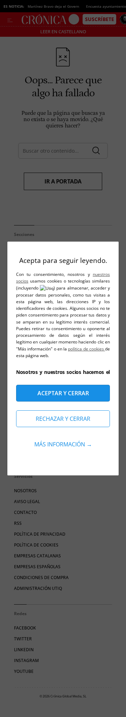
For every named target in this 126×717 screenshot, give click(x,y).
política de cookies (86, 349)
